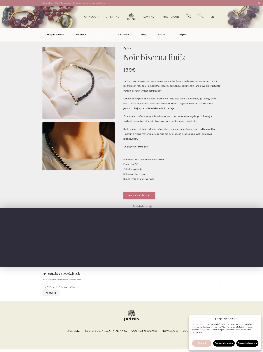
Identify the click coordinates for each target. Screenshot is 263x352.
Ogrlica (127, 48)
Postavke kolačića (247, 343)
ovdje (202, 329)
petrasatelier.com (200, 324)
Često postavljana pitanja (106, 331)
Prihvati (202, 343)
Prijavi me (51, 293)
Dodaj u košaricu (139, 195)
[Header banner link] (127, 3)
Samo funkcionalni (224, 343)
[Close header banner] (259, 3)
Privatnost (170, 331)
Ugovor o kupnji (144, 331)
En (212, 16)
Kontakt (74, 331)
